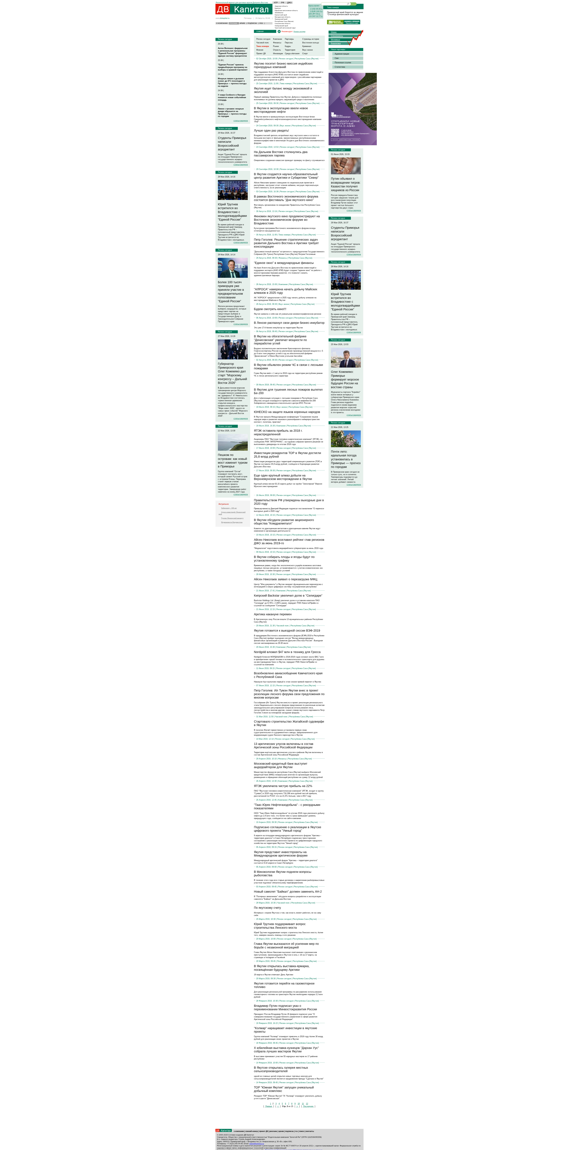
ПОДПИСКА (252, 23)
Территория (290, 50)
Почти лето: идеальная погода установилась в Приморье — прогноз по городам (346, 459)
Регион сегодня (225, 39)
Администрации (342, 54)
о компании (239, 1131)
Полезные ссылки (343, 62)
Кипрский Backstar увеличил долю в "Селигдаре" (288, 595)
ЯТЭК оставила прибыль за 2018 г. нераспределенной (278, 432)
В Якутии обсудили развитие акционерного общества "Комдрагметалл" (284, 521)
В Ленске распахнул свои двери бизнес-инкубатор (289, 322)
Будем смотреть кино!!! (270, 309)
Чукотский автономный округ (285, 28)
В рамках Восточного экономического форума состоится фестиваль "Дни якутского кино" (286, 198)
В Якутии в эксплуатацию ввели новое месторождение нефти (281, 110)
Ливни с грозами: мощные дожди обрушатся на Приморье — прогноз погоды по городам (232, 113)
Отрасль (277, 50)
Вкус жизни (307, 50)
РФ (282, 3)
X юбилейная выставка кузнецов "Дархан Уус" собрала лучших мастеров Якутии (286, 1049)
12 (307, 1103)
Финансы (277, 42)
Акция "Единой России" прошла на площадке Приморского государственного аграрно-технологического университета (232, 158)
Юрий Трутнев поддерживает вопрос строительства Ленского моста (280, 925)
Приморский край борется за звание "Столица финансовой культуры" (345, 13)
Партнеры (289, 39)
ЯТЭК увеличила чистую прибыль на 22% (283, 786)
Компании (277, 39)
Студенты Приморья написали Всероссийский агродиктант (232, 143)
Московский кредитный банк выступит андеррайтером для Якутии (280, 765)
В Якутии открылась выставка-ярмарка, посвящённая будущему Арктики (282, 967)
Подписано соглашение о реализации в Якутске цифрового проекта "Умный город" (287, 828)
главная (260, 31)
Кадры (288, 46)
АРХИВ (242, 23)
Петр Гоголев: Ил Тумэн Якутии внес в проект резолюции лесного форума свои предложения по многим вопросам (289, 694)
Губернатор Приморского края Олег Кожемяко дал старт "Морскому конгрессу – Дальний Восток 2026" (232, 373)
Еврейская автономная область (286, 10)
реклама (273, 1131)
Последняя (308, 1106)
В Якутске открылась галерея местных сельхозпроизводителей (281, 1069)
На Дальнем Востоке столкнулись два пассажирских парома (280, 153)
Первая (269, 1106)
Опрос (334, 32)
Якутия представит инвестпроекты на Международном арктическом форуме (281, 853)
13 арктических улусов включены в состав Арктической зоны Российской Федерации (283, 745)
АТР (276, 3)
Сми (337, 58)
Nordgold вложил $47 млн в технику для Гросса (287, 652)
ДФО (289, 3)
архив (281, 1131)
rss (296, 1131)
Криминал (306, 46)
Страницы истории (310, 39)
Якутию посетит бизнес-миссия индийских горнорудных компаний (283, 65)
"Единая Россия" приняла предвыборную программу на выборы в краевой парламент (232, 67)
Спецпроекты (337, 36)
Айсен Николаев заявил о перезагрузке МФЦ (285, 579)
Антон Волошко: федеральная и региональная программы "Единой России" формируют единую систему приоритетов (233, 52)
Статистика (340, 67)
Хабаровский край (281, 26)
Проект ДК (261, 53)
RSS (261, 23)
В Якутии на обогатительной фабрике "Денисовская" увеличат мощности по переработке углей (280, 340)
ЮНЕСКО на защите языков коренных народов (287, 412)
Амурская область (281, 6)
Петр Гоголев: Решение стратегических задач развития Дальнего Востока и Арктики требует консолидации (286, 243)
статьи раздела (241, 120)
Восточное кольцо (310, 42)
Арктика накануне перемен (273, 614)
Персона (289, 42)
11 (303, 1103)
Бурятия (278, 8)
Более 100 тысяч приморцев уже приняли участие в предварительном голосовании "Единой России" (231, 291)
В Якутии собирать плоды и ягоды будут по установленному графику (284, 558)
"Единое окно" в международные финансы (284, 262)
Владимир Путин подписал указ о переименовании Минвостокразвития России (285, 1007)
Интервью (335, 39)
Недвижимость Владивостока (231, 522)
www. (222, 18)
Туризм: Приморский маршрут (232, 518)
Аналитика (336, 43)
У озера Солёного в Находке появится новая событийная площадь (232, 97)
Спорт (305, 53)
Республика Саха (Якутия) (284, 21)
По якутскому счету (267, 907)
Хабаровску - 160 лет (229, 508)
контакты (310, 1131)
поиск (301, 1131)
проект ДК (263, 1131)
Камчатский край (281, 15)
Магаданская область (282, 17)
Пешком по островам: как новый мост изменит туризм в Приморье (232, 460)
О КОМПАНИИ (222, 23)
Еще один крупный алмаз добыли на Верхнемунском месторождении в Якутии (283, 477)
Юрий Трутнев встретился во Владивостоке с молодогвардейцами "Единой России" (232, 212)
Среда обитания (292, 53)
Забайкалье (279, 12)
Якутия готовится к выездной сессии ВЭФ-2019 (287, 630)
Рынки (276, 46)
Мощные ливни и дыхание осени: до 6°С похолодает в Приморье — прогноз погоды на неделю (232, 82)
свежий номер (251, 1131)
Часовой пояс (262, 42)
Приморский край (281, 19)
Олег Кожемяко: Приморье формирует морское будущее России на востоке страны (345, 379)
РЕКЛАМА (233, 23)
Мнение (259, 50)
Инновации (278, 53)
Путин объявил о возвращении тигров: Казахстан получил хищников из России (346, 184)
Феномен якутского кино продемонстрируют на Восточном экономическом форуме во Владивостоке (287, 220)
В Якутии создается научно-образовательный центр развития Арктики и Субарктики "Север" (286, 175)
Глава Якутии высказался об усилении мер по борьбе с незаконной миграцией (286, 945)
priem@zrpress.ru (256, 1144)
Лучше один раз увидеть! (271, 130)
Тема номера (286, 83)
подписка (289, 1131)
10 (299, 1103)
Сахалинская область (282, 23)
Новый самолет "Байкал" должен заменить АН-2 (288, 891)
